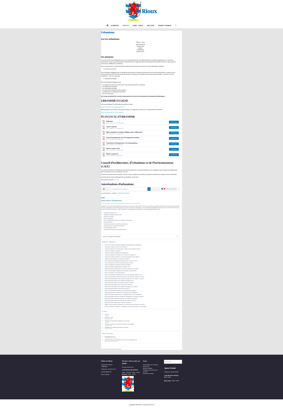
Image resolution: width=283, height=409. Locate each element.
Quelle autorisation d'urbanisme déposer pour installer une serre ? (120, 300)
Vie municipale (115, 25)
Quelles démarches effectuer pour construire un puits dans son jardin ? (122, 268)
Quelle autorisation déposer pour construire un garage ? (118, 302)
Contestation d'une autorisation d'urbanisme (114, 225)
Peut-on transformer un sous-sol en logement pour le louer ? (119, 262)
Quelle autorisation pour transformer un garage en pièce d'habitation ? (121, 292)
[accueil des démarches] (103, 188)
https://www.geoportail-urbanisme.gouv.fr (112, 112)
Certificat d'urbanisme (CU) (110, 212)
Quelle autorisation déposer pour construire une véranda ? (119, 284)
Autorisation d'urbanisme (124, 193)
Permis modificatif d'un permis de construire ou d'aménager (118, 220)
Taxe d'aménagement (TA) (110, 227)
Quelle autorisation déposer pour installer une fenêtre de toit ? (119, 280)
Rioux (149, 11)
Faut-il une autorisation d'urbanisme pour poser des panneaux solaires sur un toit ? (124, 276)
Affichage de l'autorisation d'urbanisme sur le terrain (117, 320)
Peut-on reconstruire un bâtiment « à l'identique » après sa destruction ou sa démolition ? (126, 306)
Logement (114, 193)
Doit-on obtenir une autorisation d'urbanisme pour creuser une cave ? (121, 260)
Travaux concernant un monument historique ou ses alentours (119, 324)
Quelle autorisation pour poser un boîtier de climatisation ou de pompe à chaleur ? (124, 296)
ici (164, 96)
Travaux (107, 314)
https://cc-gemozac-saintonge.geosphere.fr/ (113, 107)
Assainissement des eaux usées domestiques (115, 229)
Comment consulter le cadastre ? (113, 250)
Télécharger (173, 122)
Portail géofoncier (109, 336)
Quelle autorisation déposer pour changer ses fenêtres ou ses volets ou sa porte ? (124, 278)
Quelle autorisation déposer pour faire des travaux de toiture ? (119, 282)
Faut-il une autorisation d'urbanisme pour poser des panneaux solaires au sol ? (123, 274)
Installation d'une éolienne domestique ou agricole (116, 327)
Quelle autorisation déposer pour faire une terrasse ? (117, 288)
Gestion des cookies (148, 373)
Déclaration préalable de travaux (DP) (113, 214)
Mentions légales (147, 368)
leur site (116, 180)
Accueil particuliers (106, 193)
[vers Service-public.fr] (169, 189)
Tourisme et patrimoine (164, 25)
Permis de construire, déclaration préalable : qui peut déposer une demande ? (123, 245)
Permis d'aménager (108, 218)
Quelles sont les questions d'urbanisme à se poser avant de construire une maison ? (125, 304)
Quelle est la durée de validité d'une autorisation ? (116, 252)
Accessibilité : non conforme (150, 365)
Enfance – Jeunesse (138, 25)
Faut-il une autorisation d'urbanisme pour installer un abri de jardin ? (121, 270)
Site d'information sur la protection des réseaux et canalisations (120, 339)
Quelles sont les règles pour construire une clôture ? (117, 258)
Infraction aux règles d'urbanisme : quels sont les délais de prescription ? (122, 256)
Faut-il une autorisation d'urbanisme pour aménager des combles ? (121, 290)
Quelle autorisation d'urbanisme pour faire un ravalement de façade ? (121, 298)
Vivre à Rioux (150, 25)
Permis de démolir (108, 222)
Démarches (126, 25)
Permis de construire (109, 216)
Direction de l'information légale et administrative (111, 349)
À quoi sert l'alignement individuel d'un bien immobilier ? (118, 264)
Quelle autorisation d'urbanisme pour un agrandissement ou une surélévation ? (123, 294)
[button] (176, 25)
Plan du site (146, 366)
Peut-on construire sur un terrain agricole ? (115, 272)
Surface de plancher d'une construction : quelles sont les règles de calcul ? (122, 249)
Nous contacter (105, 374)
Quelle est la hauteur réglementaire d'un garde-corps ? (118, 266)
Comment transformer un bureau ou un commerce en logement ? (120, 254)
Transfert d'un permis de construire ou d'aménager (116, 224)
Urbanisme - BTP (109, 317)
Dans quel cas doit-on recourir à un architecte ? (116, 247)
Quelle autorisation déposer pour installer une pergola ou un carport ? (121, 286)
